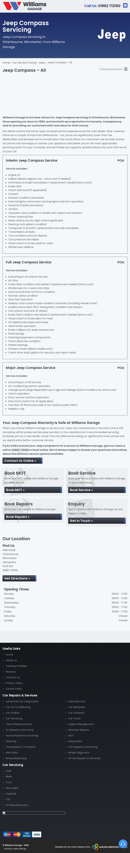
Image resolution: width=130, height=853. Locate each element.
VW (8, 799)
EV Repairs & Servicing (19, 730)
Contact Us (13, 677)
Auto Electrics (76, 701)
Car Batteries (76, 707)
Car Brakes (13, 713)
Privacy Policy (14, 683)
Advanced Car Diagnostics (22, 701)
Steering (11, 741)
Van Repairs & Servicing (83, 747)
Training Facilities (16, 666)
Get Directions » (17, 578)
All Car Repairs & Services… (84, 758)
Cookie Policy (14, 689)
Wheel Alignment (79, 752)
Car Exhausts (76, 713)
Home (9, 654)
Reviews (11, 672)
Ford (8, 782)
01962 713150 (102, 5)
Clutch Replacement (19, 724)
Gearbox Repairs (78, 730)
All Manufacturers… (17, 805)
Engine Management (81, 724)
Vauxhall (11, 793)
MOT (71, 735)
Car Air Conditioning (18, 707)
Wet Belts (12, 752)
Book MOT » (15, 490)
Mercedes (12, 788)
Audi (8, 771)
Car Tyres (74, 718)
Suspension (75, 741)
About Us (11, 660)
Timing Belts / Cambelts (21, 747)
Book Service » (81, 490)
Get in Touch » (81, 521)
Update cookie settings (15, 848)
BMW (9, 776)
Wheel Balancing (16, 758)
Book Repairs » (17, 517)
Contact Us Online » (20, 460)
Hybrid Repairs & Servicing (22, 735)
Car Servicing (14, 718)
